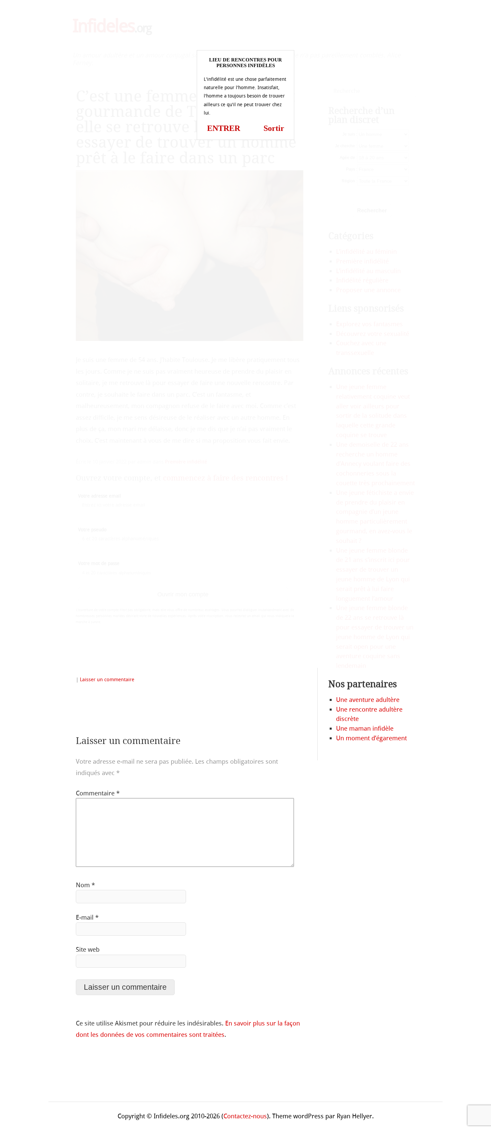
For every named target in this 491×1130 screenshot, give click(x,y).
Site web (88, 949)
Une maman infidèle (364, 728)
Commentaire (98, 793)
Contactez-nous (245, 1116)
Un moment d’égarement (371, 738)
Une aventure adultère (367, 700)
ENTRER (223, 128)
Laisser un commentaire (107, 680)
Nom (85, 885)
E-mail (87, 917)
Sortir (274, 128)
